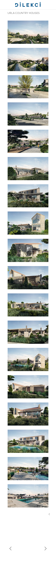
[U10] (28, 414)
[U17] (28, 114)
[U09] (28, 386)
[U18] (28, 32)
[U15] (28, 495)
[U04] (28, 250)
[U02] (28, 195)
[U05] (28, 277)
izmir (32, 518)
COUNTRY (24, 514)
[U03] (28, 223)
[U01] (28, 168)
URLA (10, 521)
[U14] (28, 141)
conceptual (15, 514)
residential (40, 518)
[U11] (28, 441)
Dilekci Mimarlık (14, 518)
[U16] (28, 86)
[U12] (28, 59)
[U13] (28, 468)
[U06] (28, 305)
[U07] (28, 332)
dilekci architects (37, 514)
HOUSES (26, 518)
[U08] (28, 359)
